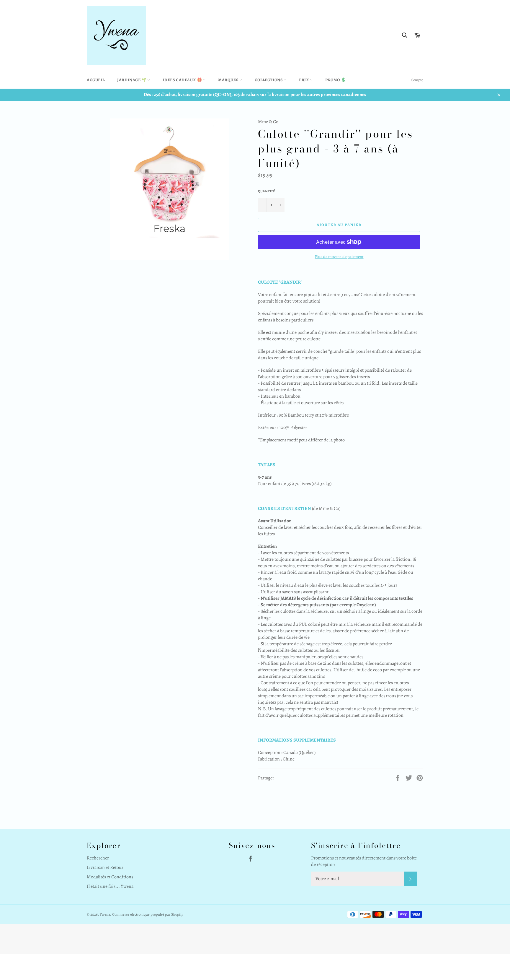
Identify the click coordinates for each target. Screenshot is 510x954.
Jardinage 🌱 (132, 80)
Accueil (95, 80)
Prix (304, 80)
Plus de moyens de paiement (339, 256)
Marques (228, 80)
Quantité (266, 191)
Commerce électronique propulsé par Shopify (147, 914)
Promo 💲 (335, 80)
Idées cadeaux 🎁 (183, 80)
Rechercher (98, 858)
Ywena (105, 914)
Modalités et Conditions (110, 877)
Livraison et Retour (105, 867)
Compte (417, 79)
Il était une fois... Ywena (110, 886)
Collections (269, 80)
